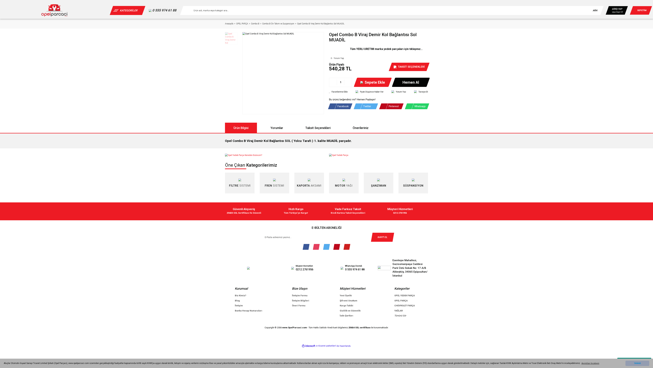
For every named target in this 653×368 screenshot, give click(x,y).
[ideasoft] (308, 346)
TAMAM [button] (637, 363)
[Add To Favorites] (338, 91)
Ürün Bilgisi (240, 128)
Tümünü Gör (400, 315)
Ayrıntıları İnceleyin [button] (590, 363)
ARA (595, 10)
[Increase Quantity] (348, 82)
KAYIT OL (383, 237)
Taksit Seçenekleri (318, 128)
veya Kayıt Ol (617, 12)
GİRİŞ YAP (617, 9)
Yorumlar (277, 128)
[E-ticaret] (326, 345)
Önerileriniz (361, 128)
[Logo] (54, 10)
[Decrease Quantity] (333, 82)
